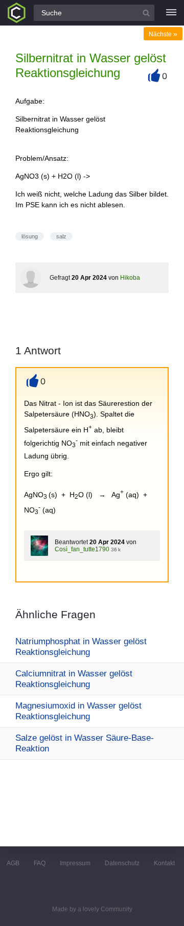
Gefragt (60, 277)
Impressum (75, 863)
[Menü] (171, 13)
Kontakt (164, 863)
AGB (13, 863)
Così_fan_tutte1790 (82, 549)
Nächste (163, 34)
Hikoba (130, 277)
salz (61, 236)
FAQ (39, 863)
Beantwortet (71, 542)
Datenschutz (122, 863)
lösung (29, 236)
